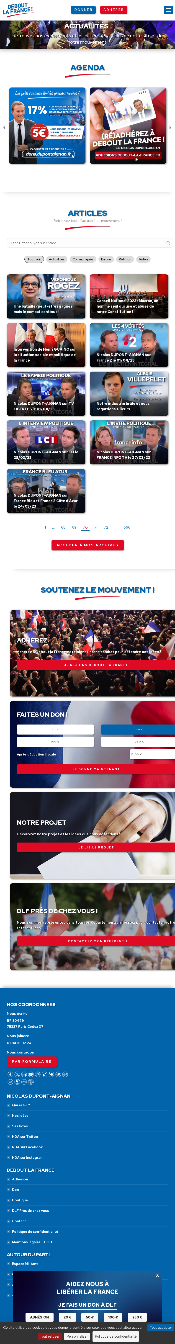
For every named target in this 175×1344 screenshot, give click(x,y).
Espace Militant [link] (25, 1264)
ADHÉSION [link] (39, 1317)
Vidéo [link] (143, 259)
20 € (55, 729)
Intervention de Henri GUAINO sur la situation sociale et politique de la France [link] (45, 355)
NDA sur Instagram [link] (28, 1157)
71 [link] (96, 527)
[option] (47, 128)
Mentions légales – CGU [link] (32, 1242)
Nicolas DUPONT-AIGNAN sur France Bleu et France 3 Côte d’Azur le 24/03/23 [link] (46, 501)
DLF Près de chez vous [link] (30, 1210)
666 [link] (127, 527)
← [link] (36, 527)
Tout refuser (49, 1336)
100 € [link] (113, 1317)
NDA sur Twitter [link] (25, 1136)
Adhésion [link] (20, 1179)
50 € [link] (90, 1317)
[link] (168, 10)
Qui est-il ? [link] (21, 1105)
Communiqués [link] (82, 259)
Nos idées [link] (20, 1115)
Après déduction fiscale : (37, 754)
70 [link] (85, 527)
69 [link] (74, 527)
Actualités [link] (57, 259)
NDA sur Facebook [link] (27, 1147)
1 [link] (45, 527)
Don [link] (15, 1189)
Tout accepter (161, 1327)
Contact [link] (19, 1221)
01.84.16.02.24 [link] (19, 1043)
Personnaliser (77, 1336)
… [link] (53, 527)
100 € (55, 741)
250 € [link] (137, 1317)
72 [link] (106, 527)
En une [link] (106, 259)
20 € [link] (67, 1317)
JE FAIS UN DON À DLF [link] (87, 1304)
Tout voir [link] (34, 259)
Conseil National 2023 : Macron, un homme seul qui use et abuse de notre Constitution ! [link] (127, 306)
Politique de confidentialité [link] (35, 1231)
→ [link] (138, 527)
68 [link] (63, 527)
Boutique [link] (20, 1200)
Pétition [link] (125, 259)
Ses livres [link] (20, 1126)
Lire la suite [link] (24, 317)
